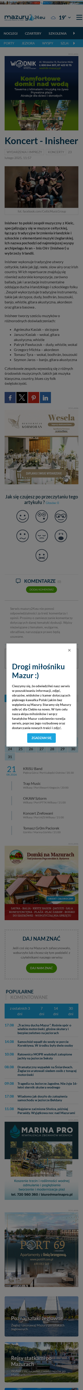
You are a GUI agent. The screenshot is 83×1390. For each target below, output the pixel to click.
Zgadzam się (42, 738)
